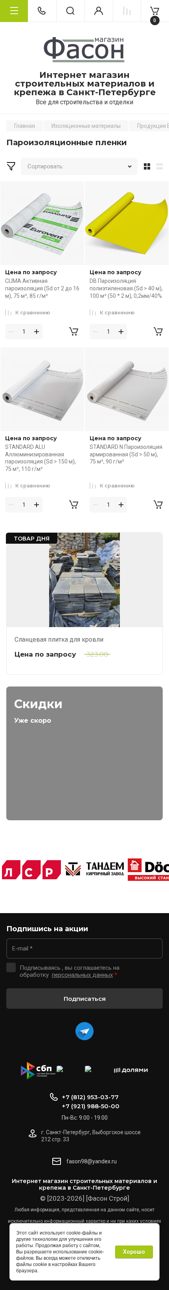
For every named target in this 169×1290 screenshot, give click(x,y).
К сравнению (32, 313)
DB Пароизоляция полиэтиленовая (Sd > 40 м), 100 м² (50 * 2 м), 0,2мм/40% (126, 288)
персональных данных (82, 974)
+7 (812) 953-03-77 (90, 1097)
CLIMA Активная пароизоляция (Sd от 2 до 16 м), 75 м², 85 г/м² (42, 288)
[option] (31, 869)
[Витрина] (145, 166)
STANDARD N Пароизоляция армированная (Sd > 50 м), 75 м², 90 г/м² (126, 454)
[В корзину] (73, 332)
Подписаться (85, 998)
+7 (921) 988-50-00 (90, 1106)
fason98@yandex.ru (91, 1161)
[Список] (161, 166)
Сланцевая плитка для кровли (59, 639)
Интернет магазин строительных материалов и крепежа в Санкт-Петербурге (85, 84)
